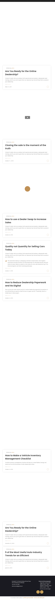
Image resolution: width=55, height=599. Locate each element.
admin (12, 68)
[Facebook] (38, 592)
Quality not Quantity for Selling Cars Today (25, 248)
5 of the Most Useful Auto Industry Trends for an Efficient (23, 554)
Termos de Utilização (39, 597)
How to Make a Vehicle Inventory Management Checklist (23, 457)
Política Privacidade (28, 597)
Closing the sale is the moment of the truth (25, 147)
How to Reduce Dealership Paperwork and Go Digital (25, 284)
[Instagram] (41, 592)
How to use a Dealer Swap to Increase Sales (25, 221)
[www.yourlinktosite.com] (27, 191)
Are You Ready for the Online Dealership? (20, 73)
